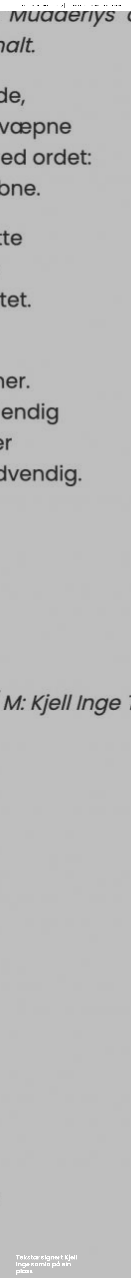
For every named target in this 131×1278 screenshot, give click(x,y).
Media (105, 6)
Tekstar (35, 6)
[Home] (65, 5)
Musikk (25, 6)
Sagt (56, 6)
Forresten (116, 6)
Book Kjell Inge (80, 6)
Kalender (95, 6)
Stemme (46, 6)
